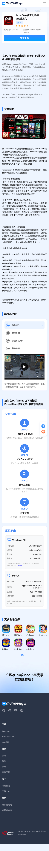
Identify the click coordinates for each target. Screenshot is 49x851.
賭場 (19, 22)
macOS (5, 742)
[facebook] (3, 710)
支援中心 (6, 791)
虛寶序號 (6, 772)
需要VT (20, 565)
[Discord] (9, 710)
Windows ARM (8, 736)
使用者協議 (7, 810)
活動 (4, 766)
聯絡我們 (6, 785)
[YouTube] (15, 710)
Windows (6, 731)
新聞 (4, 755)
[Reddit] (21, 710)
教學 (4, 761)
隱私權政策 (7, 805)
